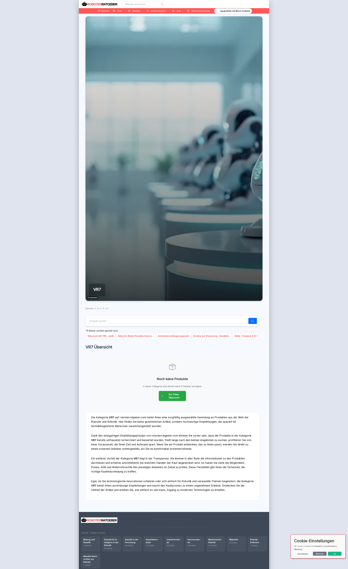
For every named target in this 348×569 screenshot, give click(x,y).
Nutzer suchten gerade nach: (103, 330)
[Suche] (162, 4)
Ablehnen (320, 554)
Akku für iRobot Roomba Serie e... (136, 336)
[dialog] (318, 546)
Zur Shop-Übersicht (174, 396)
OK (334, 554)
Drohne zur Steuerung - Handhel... (211, 336)
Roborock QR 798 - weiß (101, 336)
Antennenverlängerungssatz (173, 336)
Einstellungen (303, 554)
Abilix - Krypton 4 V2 (245, 336)
